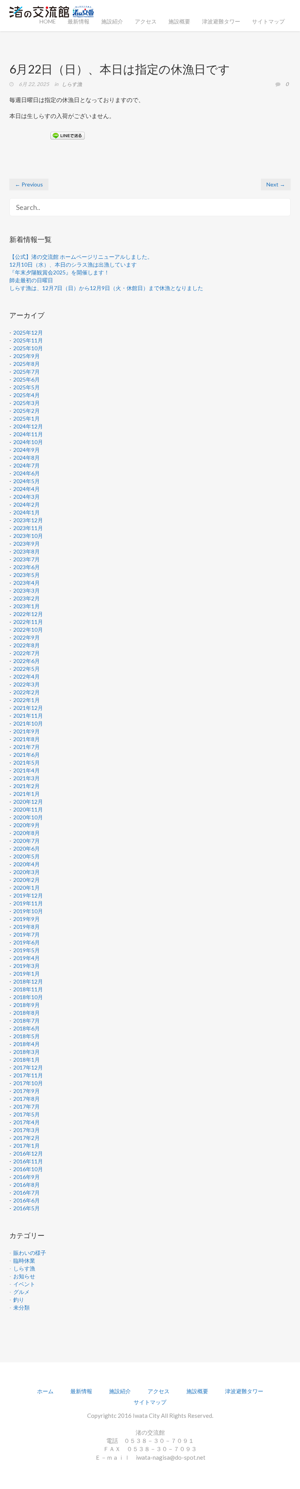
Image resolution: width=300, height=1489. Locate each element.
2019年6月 (26, 942)
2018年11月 (28, 989)
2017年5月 (26, 1114)
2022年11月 (28, 621)
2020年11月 (28, 809)
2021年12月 (28, 707)
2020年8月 (26, 833)
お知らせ (24, 1276)
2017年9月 (26, 1091)
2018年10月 (28, 997)
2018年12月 (28, 981)
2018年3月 (26, 1051)
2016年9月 (26, 1177)
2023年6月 (26, 567)
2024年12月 (28, 426)
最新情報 (78, 21)
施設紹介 (112, 21)
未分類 (21, 1307)
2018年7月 (26, 1020)
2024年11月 (28, 434)
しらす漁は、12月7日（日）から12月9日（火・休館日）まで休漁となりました (106, 288)
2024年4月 (26, 489)
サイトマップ (268, 21)
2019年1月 (26, 973)
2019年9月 (26, 919)
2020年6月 (26, 848)
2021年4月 (26, 770)
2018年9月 (26, 1005)
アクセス (146, 21)
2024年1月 (26, 512)
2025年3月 (26, 403)
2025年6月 (26, 379)
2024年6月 (26, 473)
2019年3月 (26, 965)
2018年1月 (26, 1059)
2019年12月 (28, 895)
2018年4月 (26, 1044)
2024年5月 (26, 481)
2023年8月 (26, 551)
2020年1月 (26, 887)
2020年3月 (26, 872)
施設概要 (179, 21)
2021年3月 (26, 778)
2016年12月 (28, 1153)
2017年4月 (26, 1122)
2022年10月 (28, 629)
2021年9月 (26, 731)
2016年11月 (28, 1161)
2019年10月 (28, 911)
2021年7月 (26, 747)
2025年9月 (26, 356)
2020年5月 (26, 856)
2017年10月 (28, 1083)
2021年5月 (26, 762)
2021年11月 (28, 715)
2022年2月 (26, 692)
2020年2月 (26, 879)
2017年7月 (26, 1106)
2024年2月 (26, 504)
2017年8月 (26, 1098)
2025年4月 (26, 395)
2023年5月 (26, 575)
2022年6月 (26, 661)
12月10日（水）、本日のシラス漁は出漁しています (73, 264)
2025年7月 (26, 371)
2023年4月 (26, 582)
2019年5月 (26, 950)
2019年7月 (26, 934)
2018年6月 (26, 1028)
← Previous (29, 184)
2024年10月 (28, 442)
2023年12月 (28, 520)
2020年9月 (26, 825)
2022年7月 (26, 653)
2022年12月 (28, 614)
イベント (24, 1284)
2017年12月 (28, 1067)
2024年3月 (26, 496)
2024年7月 (26, 465)
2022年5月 (26, 668)
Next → (275, 184)
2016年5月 (26, 1208)
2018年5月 (26, 1036)
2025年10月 (28, 348)
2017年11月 (28, 1075)
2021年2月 (26, 786)
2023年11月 (28, 528)
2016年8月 (26, 1184)
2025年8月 (26, 363)
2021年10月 (28, 723)
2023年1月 (26, 606)
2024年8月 (26, 457)
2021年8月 (26, 739)
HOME (47, 21)
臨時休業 (24, 1260)
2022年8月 (26, 645)
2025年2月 (26, 410)
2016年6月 (26, 1200)
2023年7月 (26, 559)
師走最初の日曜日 (31, 280)
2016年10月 (28, 1169)
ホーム (45, 1391)
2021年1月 (26, 793)
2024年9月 (26, 449)
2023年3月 (26, 590)
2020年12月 (28, 801)
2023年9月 (26, 543)
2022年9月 (26, 637)
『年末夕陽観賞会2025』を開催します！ (59, 272)
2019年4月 (26, 958)
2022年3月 (26, 684)
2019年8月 (26, 926)
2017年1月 (26, 1145)
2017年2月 (26, 1137)
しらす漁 (72, 84)
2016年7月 (26, 1192)
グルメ (21, 1291)
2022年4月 (26, 676)
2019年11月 (28, 903)
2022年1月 (26, 700)
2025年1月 (26, 418)
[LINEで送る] (67, 135)
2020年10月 (28, 817)
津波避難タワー (221, 21)
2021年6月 (26, 754)
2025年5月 (26, 387)
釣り (18, 1299)
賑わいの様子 (29, 1252)
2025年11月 (28, 340)
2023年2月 (26, 598)
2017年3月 (26, 1130)
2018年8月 (26, 1012)
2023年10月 (28, 535)
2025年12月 (28, 332)
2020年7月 (26, 840)
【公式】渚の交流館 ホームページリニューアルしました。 (81, 256)
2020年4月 (26, 864)
